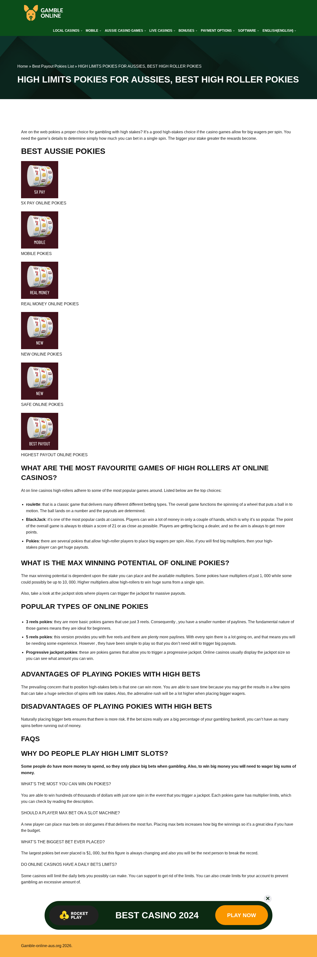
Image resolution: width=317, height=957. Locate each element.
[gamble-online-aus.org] (43, 12)
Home (22, 66)
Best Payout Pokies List (53, 66)
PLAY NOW (241, 915)
